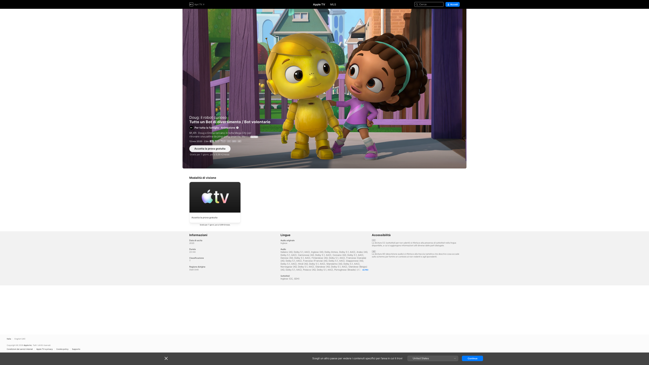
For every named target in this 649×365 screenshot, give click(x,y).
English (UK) (20, 339)
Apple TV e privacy (44, 349)
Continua (472, 358)
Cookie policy (62, 349)
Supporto (76, 349)
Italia (9, 339)
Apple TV (319, 4)
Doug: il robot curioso (208, 117)
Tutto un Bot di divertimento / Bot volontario (324, 88)
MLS (333, 4)
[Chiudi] (166, 358)
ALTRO (254, 137)
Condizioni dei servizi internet (20, 349)
